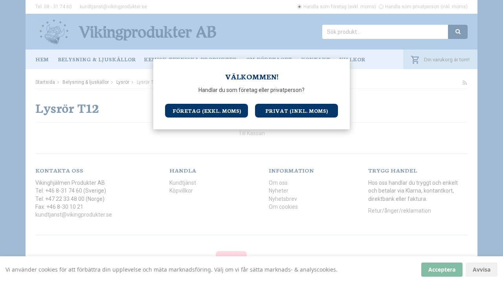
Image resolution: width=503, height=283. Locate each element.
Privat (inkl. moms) (296, 110)
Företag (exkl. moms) (207, 110)
